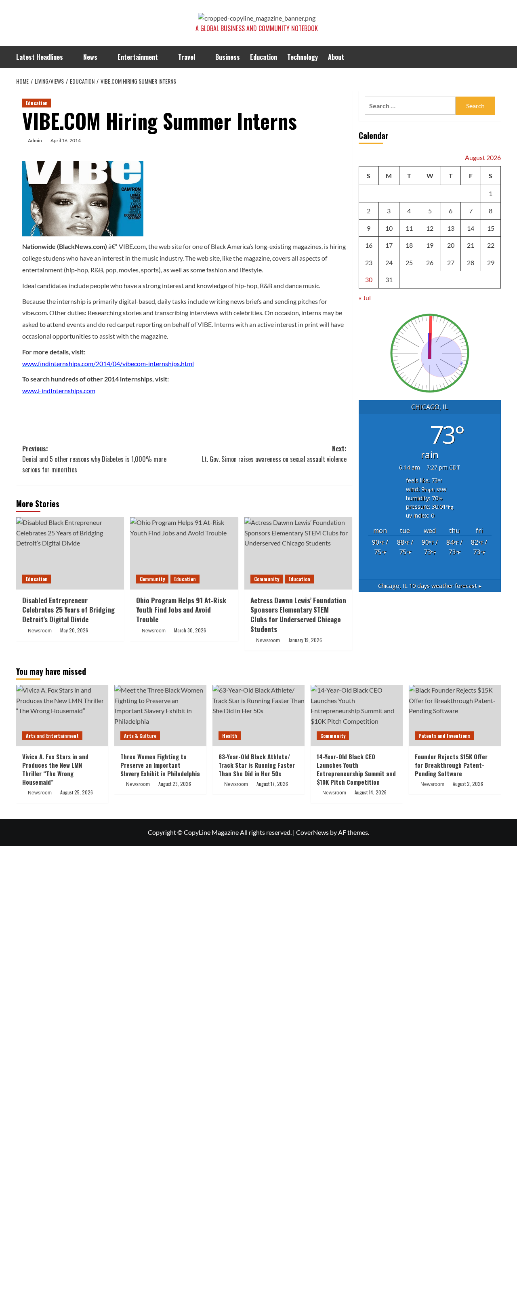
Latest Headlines (39, 57)
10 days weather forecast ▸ (429, 586)
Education (263, 57)
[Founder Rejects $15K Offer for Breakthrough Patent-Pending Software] (455, 715)
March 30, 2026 (190, 630)
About (336, 57)
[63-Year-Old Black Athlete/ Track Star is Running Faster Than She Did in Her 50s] (258, 715)
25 (409, 262)
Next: (274, 454)
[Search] (496, 57)
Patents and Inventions (444, 735)
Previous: (94, 459)
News (90, 57)
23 (368, 262)
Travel (186, 57)
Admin (35, 140)
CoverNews (312, 832)
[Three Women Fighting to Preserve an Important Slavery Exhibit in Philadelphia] (160, 715)
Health (229, 735)
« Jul (365, 297)
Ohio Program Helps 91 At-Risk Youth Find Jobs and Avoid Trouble (181, 610)
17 (389, 245)
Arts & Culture (140, 735)
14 (470, 228)
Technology (302, 57)
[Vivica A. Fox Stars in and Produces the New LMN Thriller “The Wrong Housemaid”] (62, 715)
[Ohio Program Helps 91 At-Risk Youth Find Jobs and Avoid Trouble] (184, 553)
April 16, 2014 (65, 140)
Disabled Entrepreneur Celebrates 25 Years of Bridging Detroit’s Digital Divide (68, 610)
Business (227, 57)
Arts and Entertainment (52, 735)
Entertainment (138, 57)
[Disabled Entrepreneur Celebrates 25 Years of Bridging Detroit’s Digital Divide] (70, 553)
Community (152, 578)
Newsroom (40, 631)
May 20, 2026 (74, 630)
